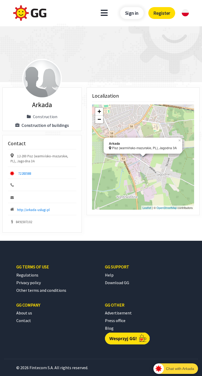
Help (109, 275)
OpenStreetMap (166, 207)
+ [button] (99, 111)
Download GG (117, 282)
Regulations (27, 275)
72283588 (24, 173)
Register (161, 13)
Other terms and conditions (41, 290)
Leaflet (147, 207)
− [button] (99, 119)
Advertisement (118, 312)
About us (24, 312)
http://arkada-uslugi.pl (33, 210)
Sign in (131, 13)
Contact (23, 320)
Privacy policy (28, 282)
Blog (109, 328)
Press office (115, 320)
